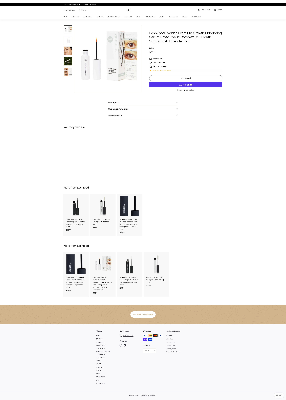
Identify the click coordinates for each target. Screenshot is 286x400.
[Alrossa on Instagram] (121, 345)
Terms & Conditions (173, 352)
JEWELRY (128, 16)
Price (151, 48)
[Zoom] (108, 58)
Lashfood (83, 187)
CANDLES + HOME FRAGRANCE (103, 353)
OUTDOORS (196, 16)
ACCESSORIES (114, 16)
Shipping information (118, 109)
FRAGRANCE (150, 16)
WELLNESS (173, 16)
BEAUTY (100, 16)
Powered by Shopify (148, 395)
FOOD (184, 16)
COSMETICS (100, 357)
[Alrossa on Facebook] (125, 345)
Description (113, 102)
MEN (138, 16)
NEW (66, 16)
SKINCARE (88, 16)
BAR (97, 380)
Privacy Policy (171, 348)
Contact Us (170, 342)
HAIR (98, 361)
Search (169, 336)
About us (169, 339)
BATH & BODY (101, 345)
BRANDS (75, 16)
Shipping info (171, 345)
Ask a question (115, 115)
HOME (162, 16)
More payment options (185, 90)
